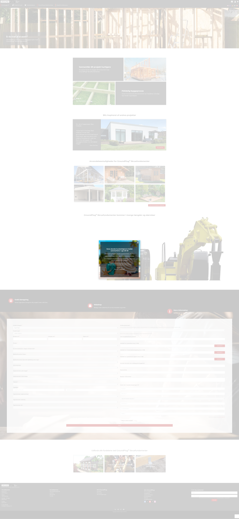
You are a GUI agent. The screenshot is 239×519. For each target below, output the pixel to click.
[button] (138, 243)
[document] (119, 259)
